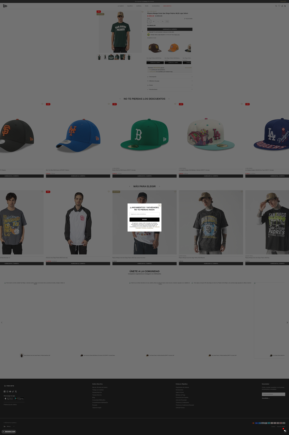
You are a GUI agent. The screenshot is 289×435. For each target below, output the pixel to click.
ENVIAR (144, 219)
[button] (9, 431)
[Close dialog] (159, 205)
